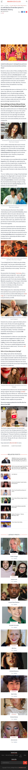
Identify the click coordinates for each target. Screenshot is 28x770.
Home (3, 755)
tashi (3, 13)
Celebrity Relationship (16, 445)
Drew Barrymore (5, 445)
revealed (23, 391)
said (25, 346)
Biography (12, 755)
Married (7, 755)
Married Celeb (13, 443)
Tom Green (18, 273)
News (25, 755)
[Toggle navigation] (2, 1)
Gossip (16, 755)
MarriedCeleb (14, 1)
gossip (6, 5)
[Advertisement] (14, 29)
